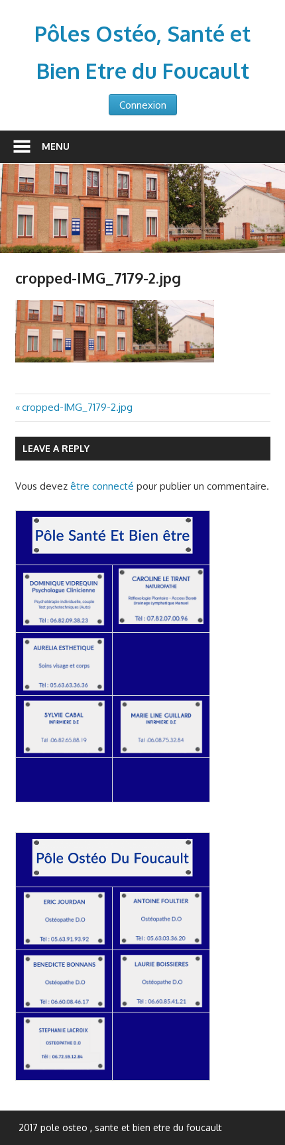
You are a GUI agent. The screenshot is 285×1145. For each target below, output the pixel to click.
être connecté (102, 486)
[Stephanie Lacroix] (64, 1068)
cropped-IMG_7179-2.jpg (77, 407)
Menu (56, 146)
